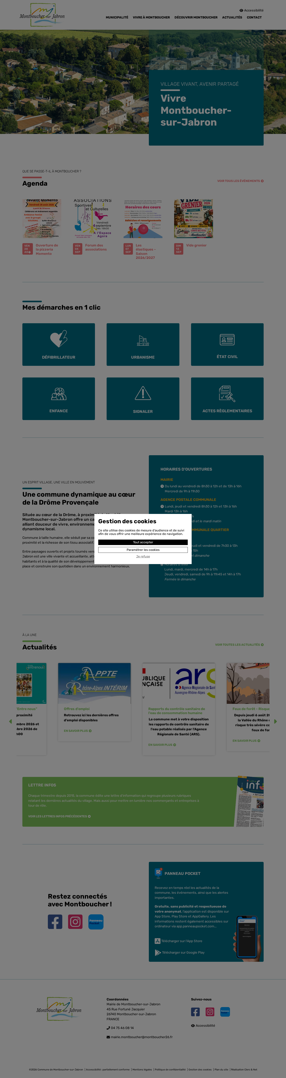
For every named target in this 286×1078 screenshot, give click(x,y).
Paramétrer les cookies (143, 550)
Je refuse (143, 556)
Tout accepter (143, 542)
